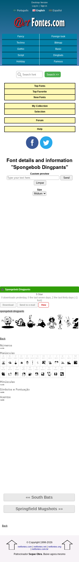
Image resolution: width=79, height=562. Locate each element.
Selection (39, 111)
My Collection (40, 106)
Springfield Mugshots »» (39, 509)
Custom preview (39, 173)
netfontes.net (40, 546)
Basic (58, 49)
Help (39, 129)
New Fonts (40, 97)
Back (2, 338)
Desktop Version (39, 2)
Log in (35, 6)
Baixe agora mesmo (54, 554)
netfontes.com (25, 546)
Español (57, 10)
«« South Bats (39, 497)
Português (22, 10)
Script (21, 55)
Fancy (20, 36)
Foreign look (58, 36)
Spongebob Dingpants (17, 289)
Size (39, 189)
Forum (40, 120)
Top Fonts (39, 86)
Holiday (20, 61)
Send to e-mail (27, 305)
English (40, 10)
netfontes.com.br (40, 549)
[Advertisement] (39, 242)
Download (8, 305)
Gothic (20, 49)
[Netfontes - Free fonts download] (39, 22)
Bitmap (58, 42)
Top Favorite (40, 91)
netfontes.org (54, 546)
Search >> (53, 74)
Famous (58, 61)
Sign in (44, 6)
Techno (21, 42)
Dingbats (58, 55)
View (43, 305)
